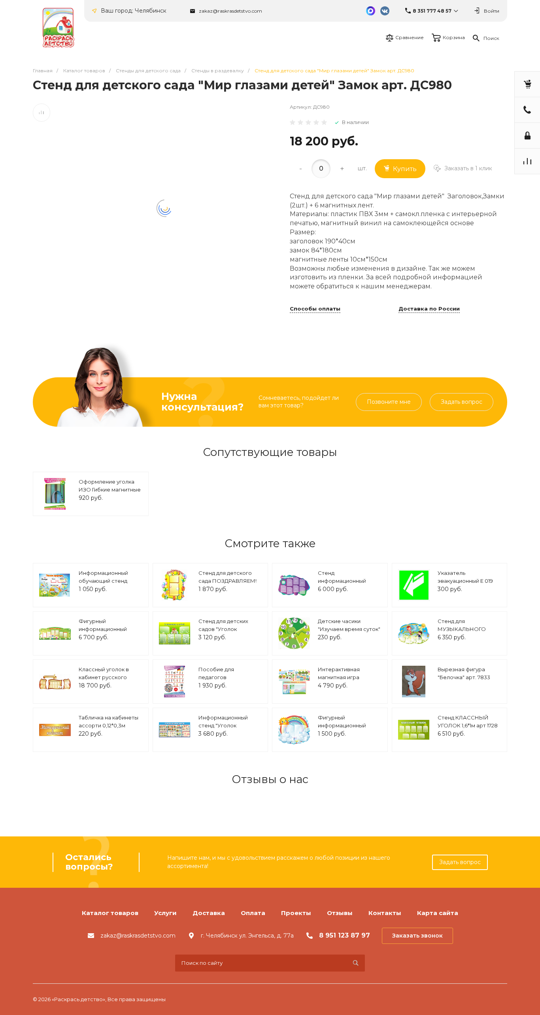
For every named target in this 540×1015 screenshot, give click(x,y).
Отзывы (340, 913)
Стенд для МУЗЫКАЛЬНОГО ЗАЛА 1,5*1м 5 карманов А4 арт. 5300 (468, 633)
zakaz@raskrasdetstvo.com (230, 11)
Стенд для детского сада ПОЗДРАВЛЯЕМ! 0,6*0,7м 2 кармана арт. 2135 (229, 584)
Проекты (296, 913)
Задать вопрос (461, 401)
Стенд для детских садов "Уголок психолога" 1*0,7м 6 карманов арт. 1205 (223, 633)
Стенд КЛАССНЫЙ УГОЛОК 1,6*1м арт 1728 (468, 721)
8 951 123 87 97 (344, 935)
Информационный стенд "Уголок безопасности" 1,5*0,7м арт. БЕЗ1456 (228, 729)
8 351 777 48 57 (432, 11)
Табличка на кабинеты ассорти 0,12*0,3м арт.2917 (108, 725)
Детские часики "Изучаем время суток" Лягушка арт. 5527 (349, 629)
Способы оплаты (315, 309)
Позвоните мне (389, 401)
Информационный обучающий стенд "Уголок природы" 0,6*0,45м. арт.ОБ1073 (107, 584)
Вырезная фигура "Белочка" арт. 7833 (464, 673)
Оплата (253, 913)
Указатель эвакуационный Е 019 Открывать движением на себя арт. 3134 (469, 584)
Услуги (165, 913)
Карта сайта (437, 913)
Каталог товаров (110, 913)
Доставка (209, 913)
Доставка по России (429, 309)
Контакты (384, 913)
